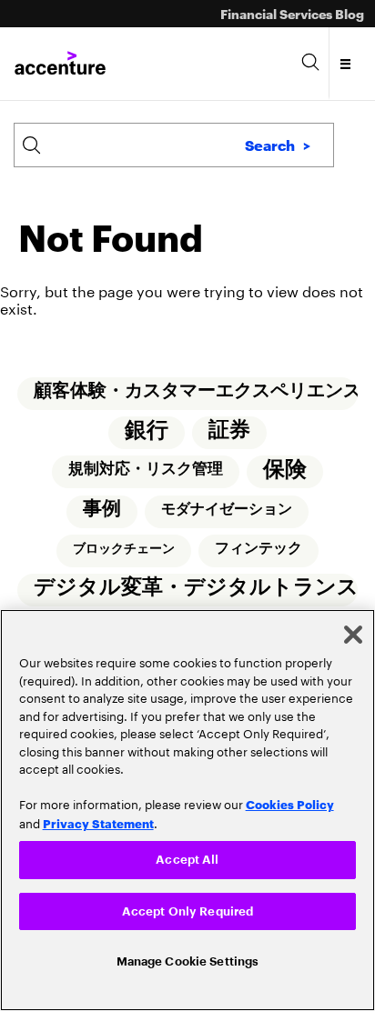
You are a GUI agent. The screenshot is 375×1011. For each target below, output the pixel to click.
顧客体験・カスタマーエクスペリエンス (196, 390)
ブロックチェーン (124, 551)
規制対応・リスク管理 (145, 470)
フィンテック (258, 551)
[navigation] (346, 63)
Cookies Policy (290, 801)
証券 (229, 430)
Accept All (187, 857)
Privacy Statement (98, 819)
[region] (187, 808)
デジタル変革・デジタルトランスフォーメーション (196, 590)
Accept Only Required (188, 909)
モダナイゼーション (226, 511)
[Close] (353, 632)
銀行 (146, 431)
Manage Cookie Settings (188, 960)
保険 (285, 471)
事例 (102, 510)
